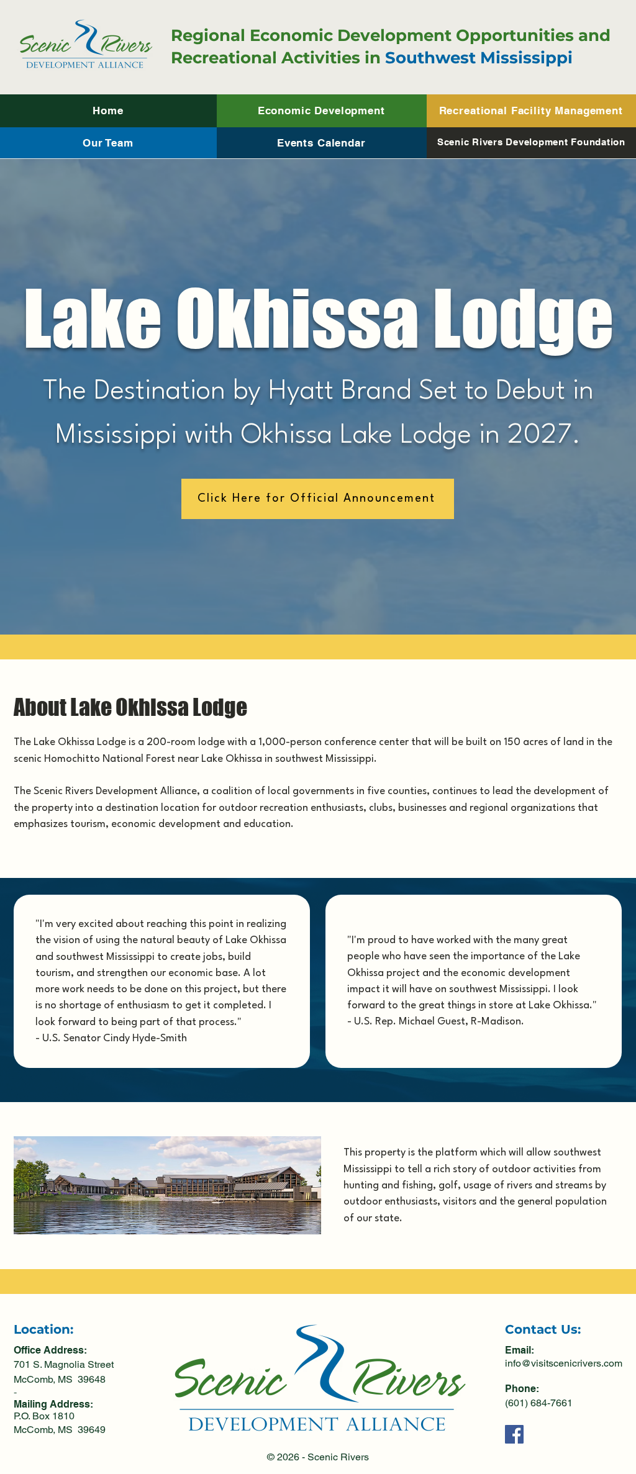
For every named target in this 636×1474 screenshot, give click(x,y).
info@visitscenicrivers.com (563, 1363)
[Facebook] (514, 1434)
